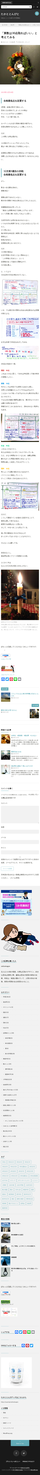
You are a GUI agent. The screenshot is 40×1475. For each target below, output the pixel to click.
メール (3, 837)
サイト (3, 848)
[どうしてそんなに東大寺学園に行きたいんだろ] (5, 697)
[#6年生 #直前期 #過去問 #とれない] (5, 739)
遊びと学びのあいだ (9, 1090)
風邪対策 (4, 1208)
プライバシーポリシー (13, 1461)
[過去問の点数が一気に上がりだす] (5, 769)
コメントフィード (8, 1428)
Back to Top (20, 1443)
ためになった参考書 (9, 1126)
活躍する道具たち (8, 1095)
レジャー (35, 1180)
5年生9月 (5, 1166)
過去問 (13, 42)
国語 (4, 1012)
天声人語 (18, 1189)
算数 (4, 1017)
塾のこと (5, 1064)
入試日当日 (29, 1185)
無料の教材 (20, 1199)
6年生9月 (21, 1171)
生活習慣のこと (7, 1110)
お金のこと (6, 1141)
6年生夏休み (24, 1176)
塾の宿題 (4, 1189)
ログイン (5, 1418)
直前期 (4, 1203)
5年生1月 (11, 1162)
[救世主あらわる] (5, 755)
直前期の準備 (9, 1100)
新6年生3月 (5, 1199)
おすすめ (4, 1180)
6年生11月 (5, 1176)
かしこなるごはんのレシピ (13, 1121)
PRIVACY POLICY (28, 1461)
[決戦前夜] (5, 1260)
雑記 (4, 1146)
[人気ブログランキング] (7, 672)
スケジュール (7, 1007)
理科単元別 (29, 1199)
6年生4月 (32, 1166)
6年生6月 (5, 1171)
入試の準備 (20, 1185)
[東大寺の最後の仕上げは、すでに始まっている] (5, 1272)
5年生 (4, 1162)
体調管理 (5, 1115)
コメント (4, 803)
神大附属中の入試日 (17, 1235)
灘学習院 (7, 1069)
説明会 (23, 1203)
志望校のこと (7, 1033)
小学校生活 (6, 1079)
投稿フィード (7, 1423)
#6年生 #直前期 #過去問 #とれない (24, 735)
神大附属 (7, 1043)
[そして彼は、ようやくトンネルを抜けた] (5, 1249)
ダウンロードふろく (24, 1180)
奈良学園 (7, 1038)
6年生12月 (21, 42)
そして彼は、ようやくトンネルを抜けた (23, 1246)
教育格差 (11, 1194)
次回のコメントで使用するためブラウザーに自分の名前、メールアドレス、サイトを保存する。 (20, 861)
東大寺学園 (8, 1053)
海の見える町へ (16, 1223)
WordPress (34, 1470)
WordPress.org (7, 1433)
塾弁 (11, 1189)
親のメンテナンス (8, 1136)
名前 (2, 827)
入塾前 (4, 1185)
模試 (13, 1199)
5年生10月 (13, 1166)
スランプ (27, 42)
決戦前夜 (14, 1257)
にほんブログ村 (6, 659)
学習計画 (5, 997)
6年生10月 (30, 1171)
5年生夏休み (23, 1166)
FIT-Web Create (18, 1470)
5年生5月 (27, 1162)
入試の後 (11, 1185)
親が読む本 (6, 1131)
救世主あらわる (16, 751)
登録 (4, 1412)
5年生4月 (19, 1162)
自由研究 (5, 1084)
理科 (4, 1022)
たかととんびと (10, 13)
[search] (30, 6)
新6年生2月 (27, 1194)
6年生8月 (13, 1171)
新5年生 (19, 1194)
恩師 (32, 1189)
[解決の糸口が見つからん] (34, 713)
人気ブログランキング (7, 674)
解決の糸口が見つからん (9, 710)
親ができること (13, 1203)
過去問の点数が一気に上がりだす (22, 766)
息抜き (4, 1194)
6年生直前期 (34, 1176)
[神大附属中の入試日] (5, 1238)
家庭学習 (5, 1059)
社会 (4, 1028)
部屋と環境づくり (8, 1105)
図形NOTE (8, 1074)
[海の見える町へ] (5, 1227)
